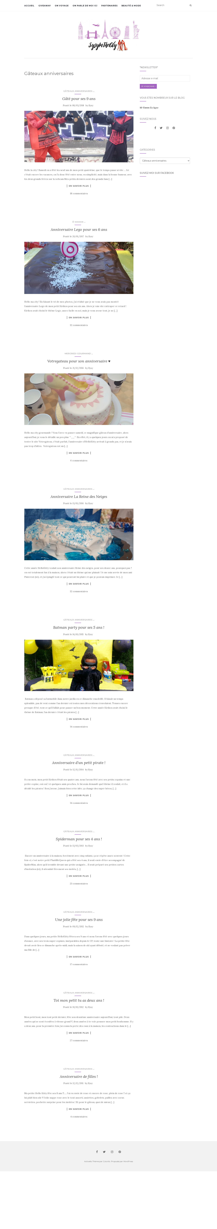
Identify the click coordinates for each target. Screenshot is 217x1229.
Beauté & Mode (131, 5)
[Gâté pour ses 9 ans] (78, 136)
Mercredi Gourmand (78, 353)
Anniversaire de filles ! (79, 1076)
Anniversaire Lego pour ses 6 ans (79, 229)
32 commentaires (79, 325)
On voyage (62, 5)
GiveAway (44, 5)
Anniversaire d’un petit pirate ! (78, 762)
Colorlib (106, 1161)
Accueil (29, 5)
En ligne (149, 107)
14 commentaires (79, 726)
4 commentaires (78, 1116)
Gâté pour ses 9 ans (78, 98)
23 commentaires (79, 883)
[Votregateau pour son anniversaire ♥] (78, 399)
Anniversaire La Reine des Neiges (79, 496)
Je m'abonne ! (148, 86)
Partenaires (109, 5)
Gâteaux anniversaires (77, 91)
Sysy (91, 105)
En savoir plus (79, 186)
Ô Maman (77, 222)
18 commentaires (79, 193)
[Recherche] (190, 5)
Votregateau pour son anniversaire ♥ (78, 361)
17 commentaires (79, 964)
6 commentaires (78, 460)
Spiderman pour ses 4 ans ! (79, 839)
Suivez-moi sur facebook (157, 173)
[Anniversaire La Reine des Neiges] (78, 534)
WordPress (128, 1161)
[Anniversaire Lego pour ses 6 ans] (78, 268)
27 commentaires (79, 1040)
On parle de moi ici (85, 5)
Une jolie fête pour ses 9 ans (79, 919)
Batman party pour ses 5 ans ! (78, 627)
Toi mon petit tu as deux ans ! (79, 1000)
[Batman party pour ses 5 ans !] (78, 665)
